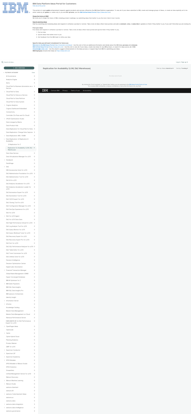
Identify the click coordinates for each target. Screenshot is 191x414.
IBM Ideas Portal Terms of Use (138, 84)
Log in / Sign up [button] (181, 62)
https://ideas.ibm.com (103, 12)
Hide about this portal (39, 6)
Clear (33, 72)
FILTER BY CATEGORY (11, 72)
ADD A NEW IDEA (20, 68)
